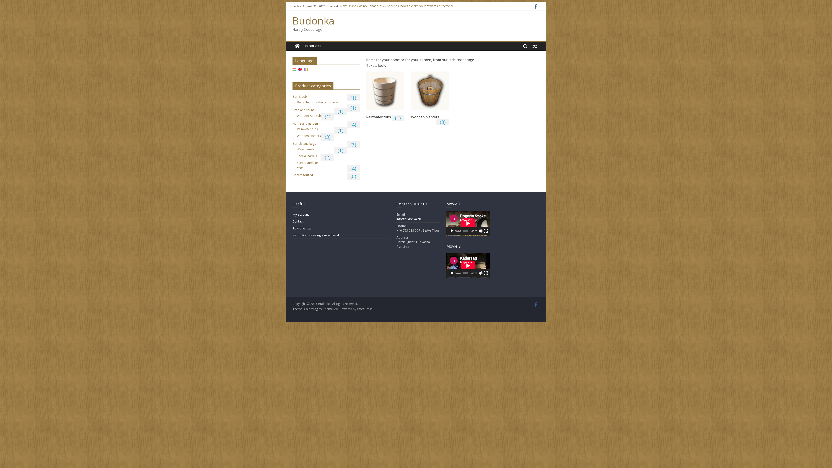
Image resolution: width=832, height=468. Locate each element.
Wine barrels (305, 149)
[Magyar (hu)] (294, 71)
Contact (298, 221)
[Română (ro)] (306, 71)
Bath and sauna (303, 110)
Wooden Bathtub (309, 116)
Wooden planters (309, 136)
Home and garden (305, 123)
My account (300, 214)
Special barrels (307, 156)
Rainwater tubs (307, 129)
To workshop (301, 228)
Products (313, 46)
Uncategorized (302, 175)
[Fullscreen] (486, 231)
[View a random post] (535, 46)
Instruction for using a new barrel (315, 235)
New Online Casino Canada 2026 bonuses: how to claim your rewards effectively (396, 6)
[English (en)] (300, 71)
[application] (468, 223)
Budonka (313, 20)
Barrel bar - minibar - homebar (318, 102)
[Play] (452, 231)
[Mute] (480, 231)
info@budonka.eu (408, 219)
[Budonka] (297, 46)
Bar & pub (299, 96)
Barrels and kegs (304, 143)
